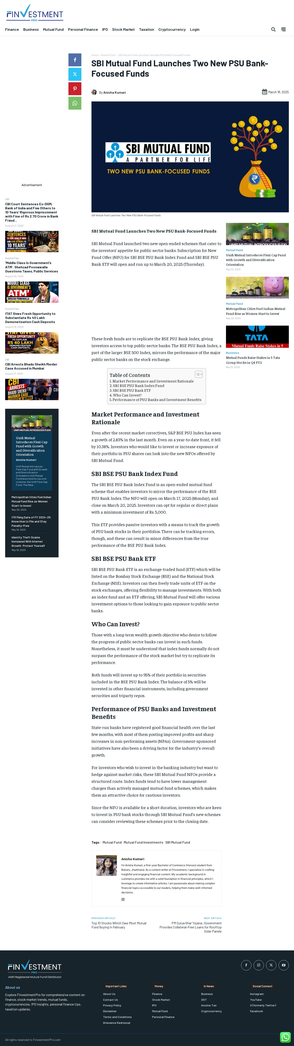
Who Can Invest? (127, 395)
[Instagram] (123, 898)
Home (94, 54)
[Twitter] (74, 74)
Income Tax (12, 258)
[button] (273, 29)
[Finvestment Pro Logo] (73, 12)
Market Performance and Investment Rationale (153, 381)
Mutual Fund (108, 54)
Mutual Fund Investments (143, 842)
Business (232, 352)
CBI (7, 198)
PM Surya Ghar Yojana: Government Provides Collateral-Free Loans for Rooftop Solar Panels (190, 927)
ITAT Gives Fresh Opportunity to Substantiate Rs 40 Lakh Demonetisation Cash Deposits (30, 317)
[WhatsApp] (74, 103)
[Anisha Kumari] (95, 92)
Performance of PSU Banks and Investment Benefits (157, 399)
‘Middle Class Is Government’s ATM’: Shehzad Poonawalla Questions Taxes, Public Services (31, 267)
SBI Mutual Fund (177, 842)
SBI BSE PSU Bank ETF (132, 390)
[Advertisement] (32, 118)
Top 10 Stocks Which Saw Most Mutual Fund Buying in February (118, 925)
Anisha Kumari (26, 460)
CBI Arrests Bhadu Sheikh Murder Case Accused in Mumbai (31, 366)
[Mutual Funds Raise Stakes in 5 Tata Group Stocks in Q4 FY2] (257, 337)
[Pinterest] (74, 88)
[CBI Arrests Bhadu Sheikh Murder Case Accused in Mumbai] (32, 389)
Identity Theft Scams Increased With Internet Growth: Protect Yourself (28, 541)
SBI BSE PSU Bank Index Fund (138, 385)
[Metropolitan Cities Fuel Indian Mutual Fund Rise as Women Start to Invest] (257, 288)
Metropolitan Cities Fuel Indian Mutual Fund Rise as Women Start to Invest (31, 501)
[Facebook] (74, 59)
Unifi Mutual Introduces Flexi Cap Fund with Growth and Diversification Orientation (31, 445)
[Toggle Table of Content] (196, 374)
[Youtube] (284, 965)
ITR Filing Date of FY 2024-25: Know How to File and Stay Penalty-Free (32, 521)
